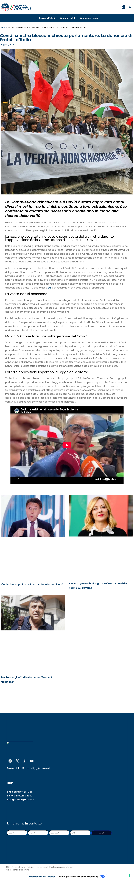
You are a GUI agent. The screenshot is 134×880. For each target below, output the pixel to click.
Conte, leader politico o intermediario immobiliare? (32, 584)
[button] (130, 7)
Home (4, 27)
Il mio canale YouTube (19, 791)
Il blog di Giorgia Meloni (20, 799)
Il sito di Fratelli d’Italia (19, 795)
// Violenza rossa (89, 18)
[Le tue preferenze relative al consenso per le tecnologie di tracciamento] (129, 875)
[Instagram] (24, 761)
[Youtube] (31, 761)
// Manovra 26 (67, 18)
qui (49, 261)
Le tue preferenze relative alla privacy (78, 876)
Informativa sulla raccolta (42, 876)
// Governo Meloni (45, 18)
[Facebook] (10, 761)
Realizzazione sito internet (61, 867)
